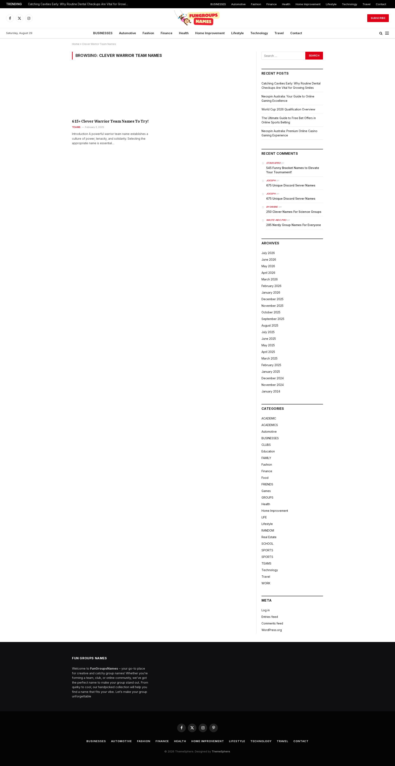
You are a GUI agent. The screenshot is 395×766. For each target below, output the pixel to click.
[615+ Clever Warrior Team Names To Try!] (115, 92)
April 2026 (268, 272)
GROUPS (267, 497)
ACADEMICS (269, 425)
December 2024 (272, 378)
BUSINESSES (218, 4)
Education (268, 451)
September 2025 (272, 319)
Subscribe (378, 18)
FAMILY (266, 458)
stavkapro (273, 163)
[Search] (381, 33)
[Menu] (387, 33)
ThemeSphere (221, 751)
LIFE (264, 517)
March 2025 (269, 358)
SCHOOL (267, 543)
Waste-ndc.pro (276, 220)
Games (266, 491)
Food (264, 477)
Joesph (270, 180)
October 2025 (270, 312)
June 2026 (268, 259)
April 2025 (268, 352)
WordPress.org (271, 630)
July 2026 (268, 253)
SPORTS (267, 550)
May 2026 (268, 266)
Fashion (256, 4)
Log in (265, 610)
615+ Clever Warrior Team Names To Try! (110, 121)
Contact (381, 4)
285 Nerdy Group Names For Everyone (293, 225)
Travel (366, 4)
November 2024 (272, 385)
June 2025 (268, 338)
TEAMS (76, 127)
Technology (349, 4)
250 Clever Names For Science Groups (293, 211)
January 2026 (270, 292)
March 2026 (269, 279)
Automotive (238, 4)
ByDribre (272, 206)
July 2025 (268, 332)
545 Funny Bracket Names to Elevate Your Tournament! (292, 170)
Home (75, 44)
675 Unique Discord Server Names (290, 185)
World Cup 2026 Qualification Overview (288, 109)
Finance (271, 4)
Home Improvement (308, 4)
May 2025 (268, 345)
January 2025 (270, 371)
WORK (265, 583)
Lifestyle (331, 4)
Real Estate (268, 537)
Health (286, 4)
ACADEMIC (268, 418)
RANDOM (267, 530)
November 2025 (272, 305)
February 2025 (271, 365)
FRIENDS (267, 484)
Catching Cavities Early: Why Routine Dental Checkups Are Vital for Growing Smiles (79, 4)
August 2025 (269, 325)
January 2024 (270, 391)
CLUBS (266, 444)
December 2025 (272, 299)
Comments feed (272, 623)
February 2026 (271, 286)
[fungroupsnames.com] (197, 18)
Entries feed (269, 616)
